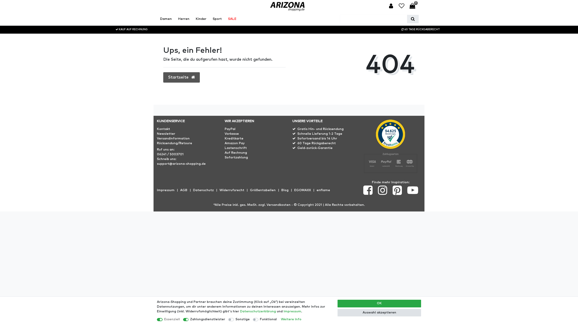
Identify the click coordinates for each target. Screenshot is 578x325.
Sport (217, 19)
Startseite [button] (179, 77)
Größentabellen (263, 190)
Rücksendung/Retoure (174, 143)
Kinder (201, 19)
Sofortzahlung (236, 157)
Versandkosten (279, 205)
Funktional (268, 319)
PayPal (230, 129)
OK (379, 303)
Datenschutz (203, 190)
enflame (323, 190)
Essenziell (172, 319)
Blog (285, 190)
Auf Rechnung (236, 152)
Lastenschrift (236, 148)
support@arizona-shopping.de (181, 163)
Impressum (166, 190)
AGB (183, 190)
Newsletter (166, 133)
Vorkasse (232, 133)
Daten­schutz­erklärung (258, 311)
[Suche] (413, 19)
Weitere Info (291, 319)
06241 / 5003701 (170, 154)
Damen (166, 19)
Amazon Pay (235, 143)
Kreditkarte (234, 138)
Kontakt (163, 129)
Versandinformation (173, 138)
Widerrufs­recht (231, 190)
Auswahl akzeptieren (379, 312)
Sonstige (242, 319)
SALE (232, 19)
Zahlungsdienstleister (207, 319)
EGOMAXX (302, 190)
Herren (183, 19)
